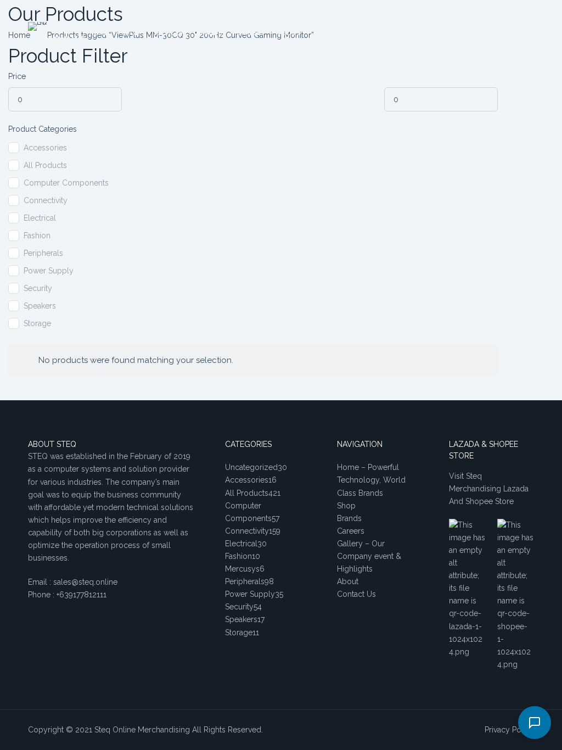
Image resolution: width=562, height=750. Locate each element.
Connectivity (46, 200)
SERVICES (168, 32)
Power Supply (49, 270)
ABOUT (289, 32)
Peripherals (43, 253)
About (347, 581)
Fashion (37, 235)
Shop (346, 505)
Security (38, 288)
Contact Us (356, 594)
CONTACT (331, 32)
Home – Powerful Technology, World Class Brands (371, 480)
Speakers (40, 305)
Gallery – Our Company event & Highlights (369, 556)
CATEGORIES (422, 32)
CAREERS (250, 32)
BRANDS (209, 32)
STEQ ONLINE (69, 33)
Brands (349, 518)
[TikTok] (513, 33)
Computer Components (66, 182)
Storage (37, 323)
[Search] (475, 33)
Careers (350, 531)
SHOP (130, 32)
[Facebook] (497, 33)
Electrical (40, 218)
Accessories (45, 147)
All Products (45, 165)
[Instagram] (530, 33)
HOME (98, 32)
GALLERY (375, 32)
